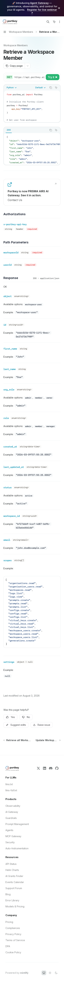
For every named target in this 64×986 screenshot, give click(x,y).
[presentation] (29, 77)
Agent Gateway (39, 3)
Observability (12, 805)
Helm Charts (12, 870)
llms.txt (9, 784)
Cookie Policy (13, 952)
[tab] (9, 130)
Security (10, 842)
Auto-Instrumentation (17, 848)
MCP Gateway (13, 836)
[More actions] (59, 21)
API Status (11, 863)
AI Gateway (11, 811)
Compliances (12, 928)
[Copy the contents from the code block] (50, 87)
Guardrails (11, 818)
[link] (32, 192)
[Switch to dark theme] (56, 972)
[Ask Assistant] (56, 87)
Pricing (9, 922)
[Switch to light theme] (50, 972)
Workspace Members (15, 45)
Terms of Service (15, 940)
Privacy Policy (13, 934)
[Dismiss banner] (59, 8)
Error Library (12, 900)
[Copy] (41, 77)
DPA (7, 946)
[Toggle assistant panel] (54, 21)
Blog (8, 894)
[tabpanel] (32, 149)
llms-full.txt (11, 790)
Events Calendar (14, 882)
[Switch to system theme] (43, 972)
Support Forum (13, 888)
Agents (9, 830)
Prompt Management (17, 824)
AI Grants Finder (14, 876)
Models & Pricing (14, 906)
